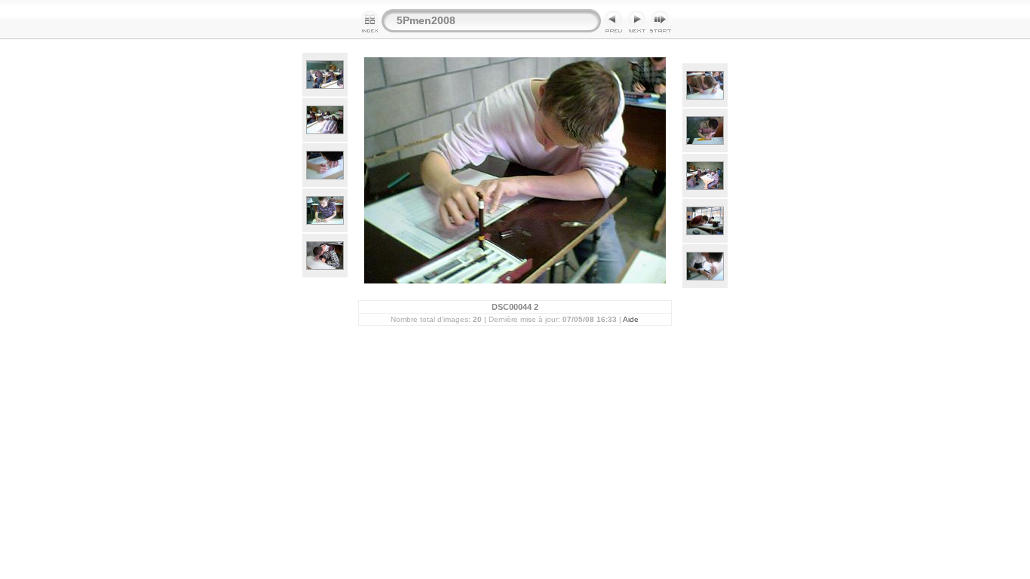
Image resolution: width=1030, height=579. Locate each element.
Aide (631, 319)
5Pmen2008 (426, 20)
